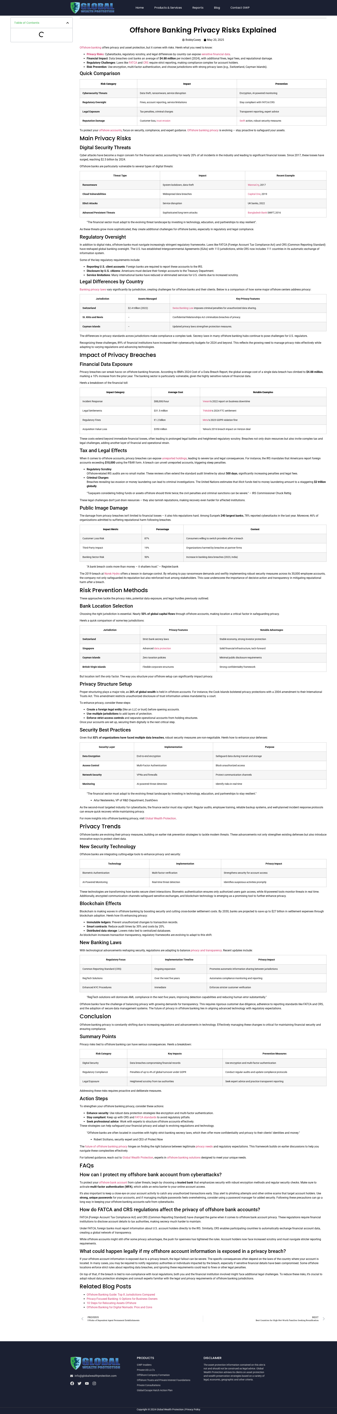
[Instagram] (94, 1383)
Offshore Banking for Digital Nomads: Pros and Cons (119, 1307)
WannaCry (253, 184)
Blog (217, 8)
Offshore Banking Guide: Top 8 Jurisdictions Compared (121, 1294)
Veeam (206, 401)
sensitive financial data (215, 54)
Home (140, 8)
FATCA (133, 62)
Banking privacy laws (93, 289)
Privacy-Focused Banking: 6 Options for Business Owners (122, 1298)
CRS (145, 62)
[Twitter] (79, 1383)
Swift (242, 120)
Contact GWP (240, 8)
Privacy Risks (95, 54)
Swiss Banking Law (183, 308)
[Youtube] (87, 1383)
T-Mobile (207, 410)
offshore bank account (113, 1182)
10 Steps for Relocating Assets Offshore (111, 1303)
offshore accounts (110, 130)
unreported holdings (174, 458)
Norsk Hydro (112, 573)
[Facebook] (72, 1383)
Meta (205, 420)
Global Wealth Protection (160, 818)
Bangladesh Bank (257, 212)
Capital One (254, 194)
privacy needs (204, 1146)
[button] (67, 22)
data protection (162, 648)
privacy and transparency (206, 950)
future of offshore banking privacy (106, 1146)
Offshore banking (90, 47)
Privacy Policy (192, 1409)
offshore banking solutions (183, 1157)
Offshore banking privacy (203, 130)
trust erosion (163, 120)
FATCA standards (145, 1117)
